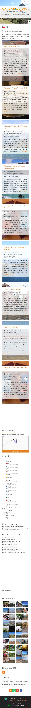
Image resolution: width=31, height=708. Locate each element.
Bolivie (16, 55)
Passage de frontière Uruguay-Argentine (11, 541)
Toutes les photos (18, 31)
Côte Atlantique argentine (8, 546)
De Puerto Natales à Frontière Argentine (13, 133)
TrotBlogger (13, 528)
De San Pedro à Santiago (12, 289)
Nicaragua (9, 486)
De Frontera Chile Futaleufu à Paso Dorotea (14, 173)
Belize (8, 497)
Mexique (9, 500)
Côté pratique (12, 56)
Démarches (9, 519)
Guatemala (9, 494)
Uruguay (9, 461)
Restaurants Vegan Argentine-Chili (15, 88)
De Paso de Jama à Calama (11, 332)
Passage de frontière (8, 218)
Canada (9, 506)
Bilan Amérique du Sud (11, 47)
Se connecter (26, 1)
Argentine (21, 56)
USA (8, 503)
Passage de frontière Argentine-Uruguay (11, 542)
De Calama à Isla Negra (10, 294)
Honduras (9, 489)
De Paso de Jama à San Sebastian (12, 374)
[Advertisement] (15, 416)
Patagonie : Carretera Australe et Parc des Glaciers (13, 552)
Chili (13, 55)
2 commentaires (8, 214)
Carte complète (15, 451)
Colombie (6, 56)
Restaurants (6, 94)
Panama (9, 480)
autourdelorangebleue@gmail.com (19, 700)
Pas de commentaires (10, 53)
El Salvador (9, 491)
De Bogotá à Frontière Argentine (12, 51)
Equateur (24, 55)
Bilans (17, 56)
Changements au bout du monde (9, 544)
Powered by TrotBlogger (18, 704)
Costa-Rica (9, 483)
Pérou (20, 55)
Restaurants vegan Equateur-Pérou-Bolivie (11, 549)
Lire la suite (20, 73)
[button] (13, 440)
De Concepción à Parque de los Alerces (13, 254)
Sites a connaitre (10, 515)
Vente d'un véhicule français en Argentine (11, 538)
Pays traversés (8, 55)
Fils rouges (23, 93)
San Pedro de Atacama (11, 327)
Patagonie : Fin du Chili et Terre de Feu (10, 551)
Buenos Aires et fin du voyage (8, 539)
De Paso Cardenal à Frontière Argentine (13, 213)
